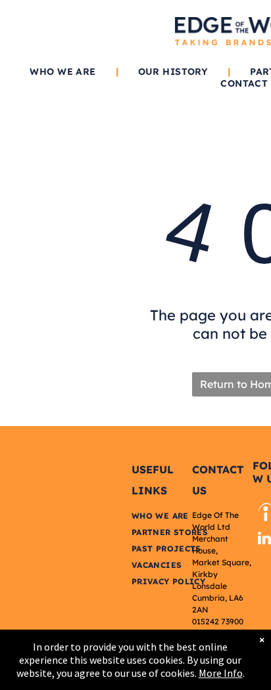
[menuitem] (64, 71)
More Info (221, 672)
